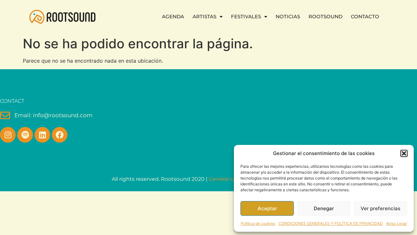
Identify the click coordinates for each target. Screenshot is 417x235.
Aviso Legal (396, 223)
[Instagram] (8, 135)
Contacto (365, 16)
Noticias (288, 16)
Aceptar (267, 208)
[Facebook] (59, 135)
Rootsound (325, 16)
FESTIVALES (246, 16)
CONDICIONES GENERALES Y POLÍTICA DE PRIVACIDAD (331, 223)
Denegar (324, 208)
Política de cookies (258, 223)
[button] (404, 153)
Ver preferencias (380, 208)
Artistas (204, 16)
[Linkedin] (42, 135)
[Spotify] (25, 135)
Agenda (173, 16)
